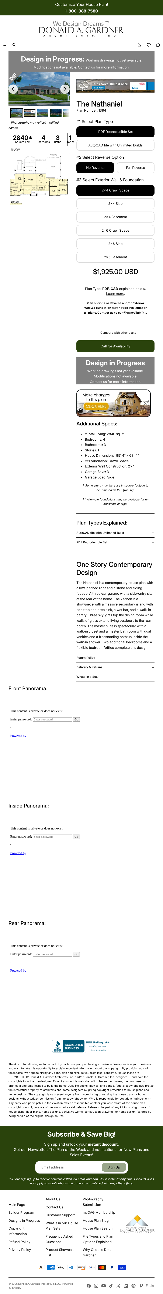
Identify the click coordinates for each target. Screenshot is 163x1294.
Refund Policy (19, 1242)
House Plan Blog (96, 1220)
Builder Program (21, 1212)
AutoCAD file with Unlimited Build (100, 532)
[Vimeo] (140, 1285)
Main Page (16, 1204)
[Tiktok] (111, 1285)
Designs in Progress (24, 1220)
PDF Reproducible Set (91, 542)
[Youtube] (103, 1285)
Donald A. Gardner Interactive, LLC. (39, 1283)
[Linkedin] (125, 1285)
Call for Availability (115, 346)
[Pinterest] (133, 1285)
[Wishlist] (148, 44)
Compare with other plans (118, 332)
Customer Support (60, 1215)
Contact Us (54, 1207)
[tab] (16, 113)
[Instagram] (96, 1285)
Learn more (115, 293)
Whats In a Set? (87, 676)
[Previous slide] (13, 89)
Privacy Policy (19, 1250)
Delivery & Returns (89, 667)
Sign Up (114, 1167)
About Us (53, 1199)
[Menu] (5, 45)
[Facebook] (88, 1285)
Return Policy (85, 657)
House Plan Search (97, 1228)
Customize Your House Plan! (81, 4)
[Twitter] (118, 1285)
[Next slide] (65, 89)
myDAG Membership (99, 1212)
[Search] (14, 44)
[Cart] (158, 44)
